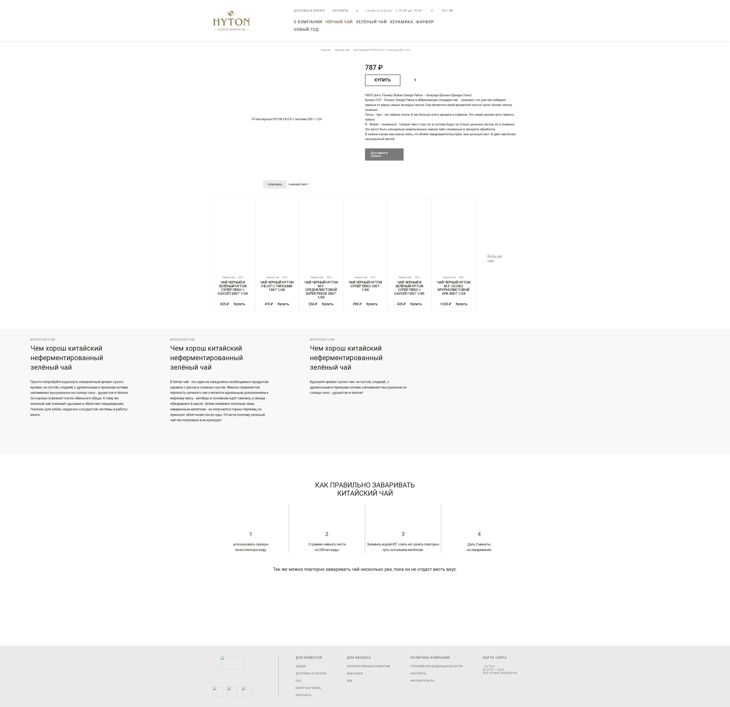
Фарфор (425, 22)
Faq (298, 680)
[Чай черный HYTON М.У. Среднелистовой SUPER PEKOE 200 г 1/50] (321, 237)
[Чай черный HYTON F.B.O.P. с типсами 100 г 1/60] (277, 237)
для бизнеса (359, 657)
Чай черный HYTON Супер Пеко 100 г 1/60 (365, 286)
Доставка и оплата (309, 10)
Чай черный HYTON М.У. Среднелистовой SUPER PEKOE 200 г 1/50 (321, 289)
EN (451, 10)
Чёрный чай (339, 22)
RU (444, 10)
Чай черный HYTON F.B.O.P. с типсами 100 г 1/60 (277, 286)
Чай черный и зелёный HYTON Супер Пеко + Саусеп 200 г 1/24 (233, 287)
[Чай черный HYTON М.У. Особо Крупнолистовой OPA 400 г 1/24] (453, 237)
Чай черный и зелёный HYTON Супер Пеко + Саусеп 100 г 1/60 (409, 287)
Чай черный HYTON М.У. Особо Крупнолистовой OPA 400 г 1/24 (453, 287)
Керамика (401, 22)
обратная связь (308, 687)
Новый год (306, 29)
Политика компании (430, 657)
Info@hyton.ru (422, 680)
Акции (301, 666)
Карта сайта (495, 657)
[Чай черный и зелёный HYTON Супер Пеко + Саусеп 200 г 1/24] (233, 237)
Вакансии (355, 673)
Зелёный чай (371, 22)
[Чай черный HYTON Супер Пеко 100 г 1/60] (365, 237)
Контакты (340, 10)
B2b (349, 680)
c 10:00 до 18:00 (409, 10)
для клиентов (309, 657)
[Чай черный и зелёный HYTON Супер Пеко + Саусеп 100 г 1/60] (409, 237)
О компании (308, 22)
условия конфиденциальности (436, 666)
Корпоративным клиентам (368, 666)
